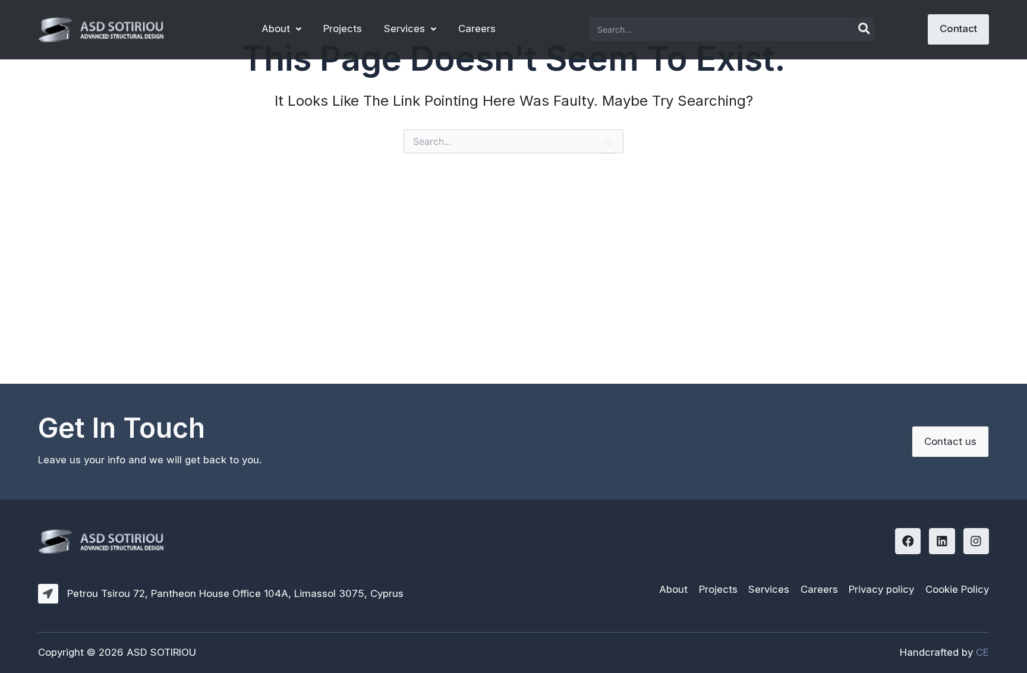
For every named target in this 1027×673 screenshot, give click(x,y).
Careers (477, 28)
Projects (342, 28)
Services (404, 28)
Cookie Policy (957, 589)
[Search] (865, 29)
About (276, 28)
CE (982, 652)
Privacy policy (881, 589)
